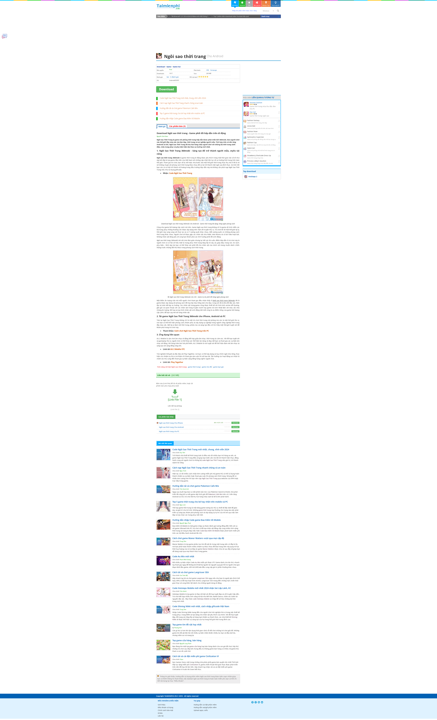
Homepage (213, 70)
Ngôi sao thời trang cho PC (169, 431)
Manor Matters (208, 549)
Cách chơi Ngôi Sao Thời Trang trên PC (191, 331)
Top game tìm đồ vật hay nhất (186, 624)
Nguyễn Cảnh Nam (162, 136)
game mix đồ (207, 367)
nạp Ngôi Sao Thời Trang (208, 478)
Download (161, 67)
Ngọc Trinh (183, 471)
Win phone (257, 5)
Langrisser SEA (202, 578)
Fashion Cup (252, 142)
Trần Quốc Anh (184, 489)
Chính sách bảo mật (165, 710)
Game (169, 67)
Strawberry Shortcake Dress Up (259, 155)
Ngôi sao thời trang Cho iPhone (171, 423)
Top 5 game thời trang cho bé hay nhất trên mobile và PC (182, 113)
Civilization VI (195, 664)
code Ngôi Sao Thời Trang (212, 460)
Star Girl (253, 112)
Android (242, 5)
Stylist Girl (251, 148)
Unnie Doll (251, 126)
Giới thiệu (161, 705)
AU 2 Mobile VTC (177, 349)
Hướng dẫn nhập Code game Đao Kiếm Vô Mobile (180, 118)
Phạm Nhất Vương (185, 560)
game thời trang (194, 367)
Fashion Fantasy (253, 120)
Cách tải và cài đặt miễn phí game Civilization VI (195, 656)
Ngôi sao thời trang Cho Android (171, 427)
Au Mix (197, 562)
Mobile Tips (266, 5)
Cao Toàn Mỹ (184, 575)
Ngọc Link (182, 505)
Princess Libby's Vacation (256, 161)
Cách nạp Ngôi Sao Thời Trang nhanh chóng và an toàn (181, 103)
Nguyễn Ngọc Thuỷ (185, 523)
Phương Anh (178, 628)
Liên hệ (160, 716)
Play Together (177, 362)
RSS (259, 702)
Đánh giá (162, 126)
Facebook (252, 702)
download (168, 6)
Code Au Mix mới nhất (183, 556)
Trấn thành (183, 591)
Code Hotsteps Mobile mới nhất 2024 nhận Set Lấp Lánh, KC (201, 588)
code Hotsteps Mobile (201, 599)
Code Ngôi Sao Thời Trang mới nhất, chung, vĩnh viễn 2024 (183, 98)
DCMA (160, 713)
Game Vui (176, 67)
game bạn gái (218, 367)
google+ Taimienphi (256, 702)
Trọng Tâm (183, 541)
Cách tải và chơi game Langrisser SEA (190, 572)
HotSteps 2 (252, 176)
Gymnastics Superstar (255, 137)
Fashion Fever (252, 131)
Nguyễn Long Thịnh (185, 643)
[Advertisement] (218, 35)
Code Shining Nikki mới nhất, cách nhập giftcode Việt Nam (200, 606)
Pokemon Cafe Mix (215, 494)
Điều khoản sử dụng (165, 707)
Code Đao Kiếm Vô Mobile (210, 531)
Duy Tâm (182, 453)
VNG (207, 70)
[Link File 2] (175, 409)
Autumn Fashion (256, 103)
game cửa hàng (195, 646)
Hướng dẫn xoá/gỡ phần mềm (205, 707)
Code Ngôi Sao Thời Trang (180, 173)
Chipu (181, 659)
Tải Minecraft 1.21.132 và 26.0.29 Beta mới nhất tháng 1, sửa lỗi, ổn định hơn (189, 16)
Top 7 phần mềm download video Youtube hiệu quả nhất (230, 16)
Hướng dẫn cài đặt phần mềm (205, 705)
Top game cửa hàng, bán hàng (186, 640)
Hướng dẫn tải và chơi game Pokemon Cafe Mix (179, 108)
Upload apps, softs (201, 710)
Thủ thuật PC (276, 5)
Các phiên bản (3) (177, 126)
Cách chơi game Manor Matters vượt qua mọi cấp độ (198, 538)
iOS (249, 5)
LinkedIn (262, 702)
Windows (235, 5)
